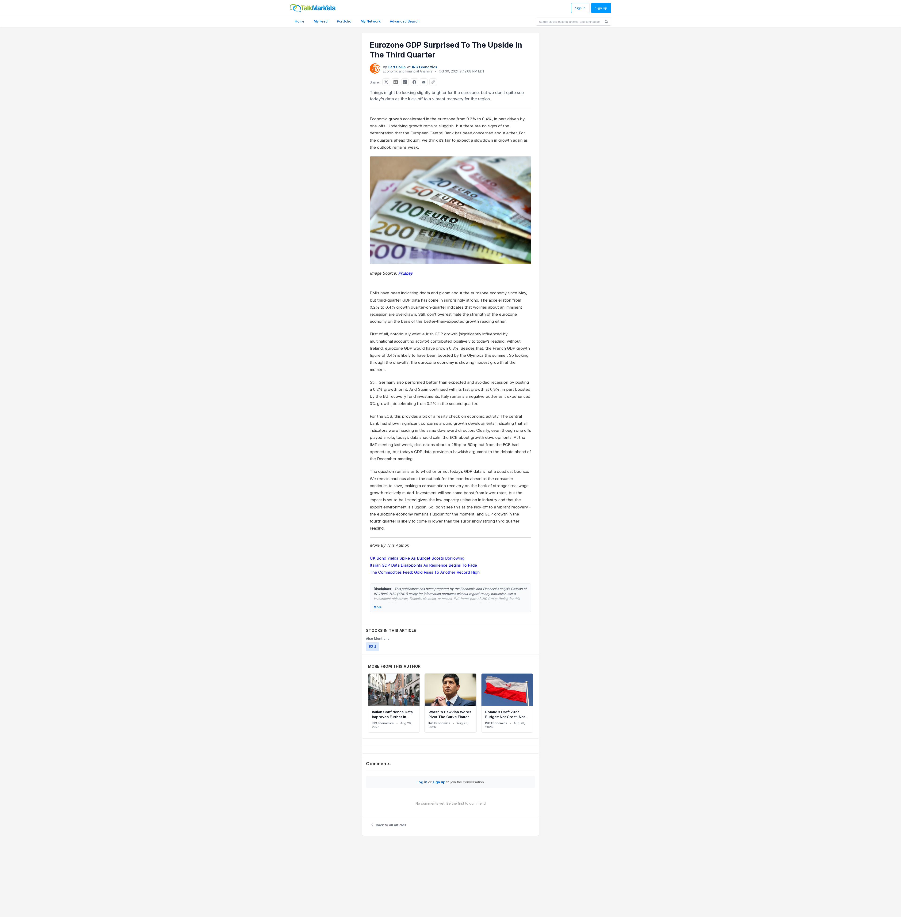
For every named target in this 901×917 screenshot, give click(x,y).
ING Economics (424, 67)
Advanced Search (405, 21)
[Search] (606, 21)
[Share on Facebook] (414, 82)
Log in (421, 782)
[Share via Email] (424, 82)
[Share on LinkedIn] (405, 82)
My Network (371, 21)
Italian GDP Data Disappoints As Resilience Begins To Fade (423, 565)
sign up (438, 782)
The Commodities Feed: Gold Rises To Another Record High (425, 572)
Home (299, 21)
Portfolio (344, 21)
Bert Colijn (397, 67)
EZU (372, 646)
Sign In (580, 8)
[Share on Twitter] (386, 82)
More (378, 607)
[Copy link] (433, 82)
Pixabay (405, 273)
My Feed (321, 21)
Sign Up (601, 8)
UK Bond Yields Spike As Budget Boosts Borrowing (417, 558)
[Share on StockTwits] (395, 82)
